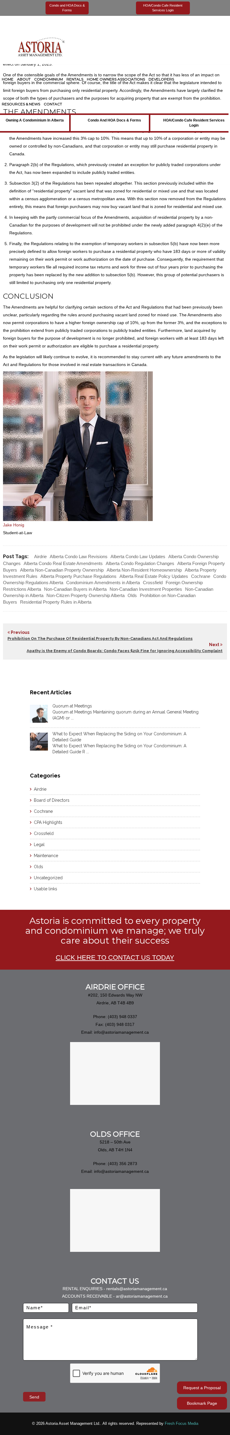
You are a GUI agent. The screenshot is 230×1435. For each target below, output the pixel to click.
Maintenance (46, 855)
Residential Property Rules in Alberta (55, 602)
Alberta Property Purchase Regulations (78, 576)
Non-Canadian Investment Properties (146, 589)
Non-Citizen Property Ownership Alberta (85, 595)
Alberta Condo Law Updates (138, 556)
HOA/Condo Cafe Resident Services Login (194, 122)
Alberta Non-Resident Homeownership (144, 570)
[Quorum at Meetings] (39, 714)
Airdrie (40, 556)
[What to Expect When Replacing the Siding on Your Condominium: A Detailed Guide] (39, 742)
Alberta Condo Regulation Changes (140, 563)
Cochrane (200, 576)
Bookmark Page (202, 1403)
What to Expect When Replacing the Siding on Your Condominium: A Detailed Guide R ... (119, 748)
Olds (132, 595)
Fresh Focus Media (181, 1423)
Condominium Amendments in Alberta (103, 582)
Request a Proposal (202, 1387)
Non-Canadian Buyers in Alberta (75, 589)
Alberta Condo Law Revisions (79, 556)
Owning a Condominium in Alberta (35, 120)
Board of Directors (51, 800)
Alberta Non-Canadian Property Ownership (62, 570)
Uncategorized (48, 877)
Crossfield (153, 582)
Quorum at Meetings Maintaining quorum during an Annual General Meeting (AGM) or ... (125, 715)
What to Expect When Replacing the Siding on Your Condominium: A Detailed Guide (119, 736)
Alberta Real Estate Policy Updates (153, 576)
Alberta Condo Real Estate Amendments (63, 563)
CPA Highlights (48, 822)
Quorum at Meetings (72, 706)
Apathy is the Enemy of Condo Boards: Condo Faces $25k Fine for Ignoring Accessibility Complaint (125, 651)
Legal (39, 844)
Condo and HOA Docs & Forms (114, 120)
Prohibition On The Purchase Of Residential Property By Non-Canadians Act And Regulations (100, 638)
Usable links (45, 888)
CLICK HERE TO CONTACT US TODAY (115, 957)
